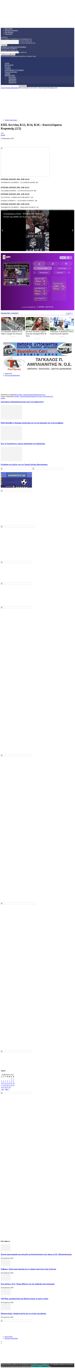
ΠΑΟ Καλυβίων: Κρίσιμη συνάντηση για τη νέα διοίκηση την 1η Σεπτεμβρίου (32, 423)
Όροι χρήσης (9, 28)
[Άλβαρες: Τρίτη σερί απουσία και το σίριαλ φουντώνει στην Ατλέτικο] (6, 1265)
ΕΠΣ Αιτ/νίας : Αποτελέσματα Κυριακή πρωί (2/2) (29, 394)
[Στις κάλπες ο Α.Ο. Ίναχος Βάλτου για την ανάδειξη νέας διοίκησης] (6, 1280)
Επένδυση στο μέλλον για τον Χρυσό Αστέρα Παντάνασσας (24, 464)
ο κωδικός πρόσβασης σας (27, 43)
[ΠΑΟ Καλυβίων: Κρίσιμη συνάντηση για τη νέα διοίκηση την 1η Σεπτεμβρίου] (11, 419)
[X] (11, 141)
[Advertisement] (37, 104)
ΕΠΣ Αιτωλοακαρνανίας (12, 375)
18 (4, 1085)
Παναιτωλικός (9, 65)
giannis (3, 135)
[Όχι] (50, 1366)
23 (13, 1085)
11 (3, 1083)
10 (2, 1083)
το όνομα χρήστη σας (25, 41)
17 (2, 1085)
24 (2, 1087)
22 (11, 1085)
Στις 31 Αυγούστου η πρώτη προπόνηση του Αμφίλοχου (23, 444)
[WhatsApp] (25, 141)
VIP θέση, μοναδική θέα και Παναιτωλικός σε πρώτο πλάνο (24, 1299)
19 (6, 1085)
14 (9, 1083)
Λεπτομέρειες (44, 1366)
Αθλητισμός (12, 79)
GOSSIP (7, 73)
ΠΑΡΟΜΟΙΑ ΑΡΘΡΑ (8, 402)
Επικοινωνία (8, 34)
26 (6, 1087)
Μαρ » (7, 1089)
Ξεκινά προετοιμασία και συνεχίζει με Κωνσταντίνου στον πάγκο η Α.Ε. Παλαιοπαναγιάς (36, 1254)
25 (4, 1087)
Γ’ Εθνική (8, 68)
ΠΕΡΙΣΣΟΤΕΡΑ (10, 75)
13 (7, 1083)
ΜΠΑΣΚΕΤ (12, 81)
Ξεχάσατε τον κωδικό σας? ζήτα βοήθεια (13, 47)
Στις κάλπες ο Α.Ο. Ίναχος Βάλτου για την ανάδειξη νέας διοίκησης (27, 1284)
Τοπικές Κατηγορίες (11, 72)
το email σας (23, 52)
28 (9, 1087)
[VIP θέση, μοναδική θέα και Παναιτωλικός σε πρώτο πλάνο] (6, 1295)
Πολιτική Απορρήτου (11, 30)
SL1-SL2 (7, 66)
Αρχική (7, 63)
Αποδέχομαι (35, 1366)
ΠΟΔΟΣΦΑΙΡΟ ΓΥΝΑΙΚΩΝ (14, 70)
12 (6, 1083)
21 (9, 1085)
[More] (32, 141)
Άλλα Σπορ (12, 77)
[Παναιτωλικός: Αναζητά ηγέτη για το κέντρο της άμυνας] (6, 1310)
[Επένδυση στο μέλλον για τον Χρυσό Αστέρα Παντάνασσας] (11, 461)
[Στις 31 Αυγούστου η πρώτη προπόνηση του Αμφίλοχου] (11, 440)
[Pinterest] (18, 141)
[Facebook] (4, 141)
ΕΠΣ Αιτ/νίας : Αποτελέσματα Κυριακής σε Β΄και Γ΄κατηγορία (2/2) (32, 396)
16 (13, 1083)
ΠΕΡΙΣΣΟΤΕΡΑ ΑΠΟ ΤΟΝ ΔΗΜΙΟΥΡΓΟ (29, 402)
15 (11, 1083)
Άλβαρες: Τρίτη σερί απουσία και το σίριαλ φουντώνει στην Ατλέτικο (28, 1269)
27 (7, 1087)
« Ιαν (2, 1089)
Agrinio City (12, 82)
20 (7, 1085)
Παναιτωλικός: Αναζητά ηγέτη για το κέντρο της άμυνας (23, 1313)
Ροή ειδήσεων (9, 32)
